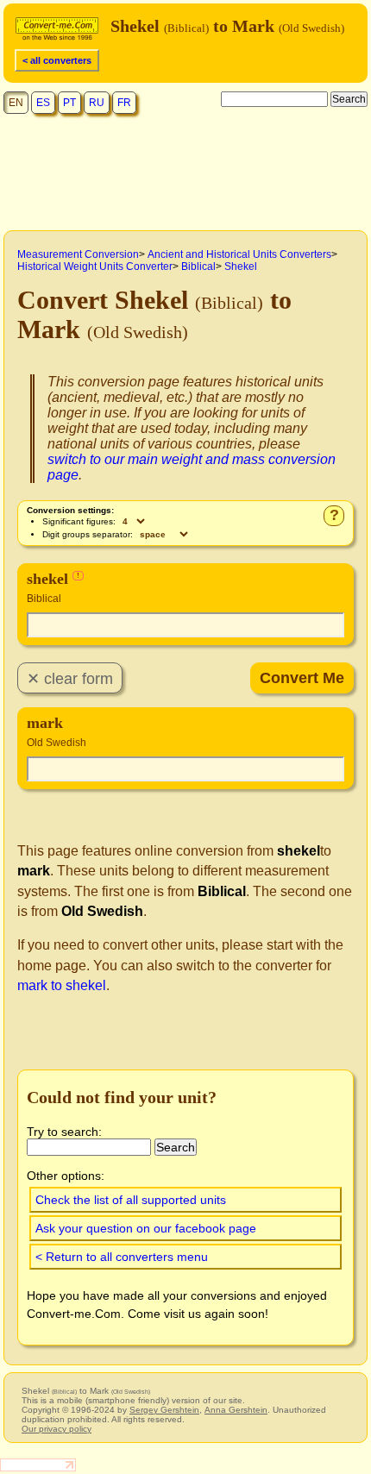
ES (43, 103)
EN (16, 103)
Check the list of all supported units (130, 1200)
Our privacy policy (56, 1428)
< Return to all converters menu (121, 1257)
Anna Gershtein (235, 1409)
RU (96, 103)
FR (124, 103)
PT (69, 103)
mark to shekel (61, 985)
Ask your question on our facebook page (145, 1228)
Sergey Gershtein (164, 1409)
